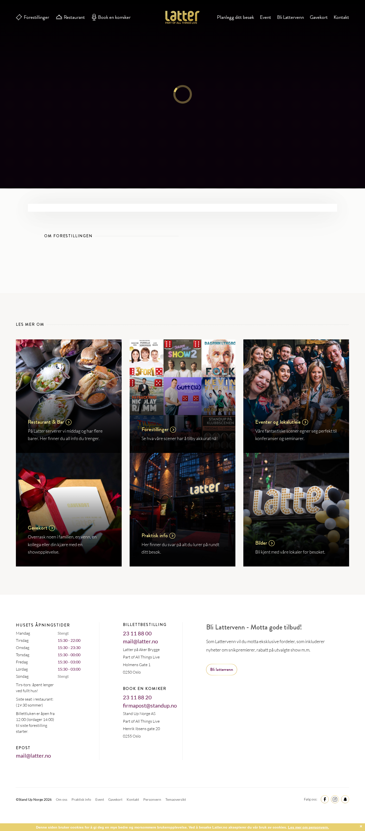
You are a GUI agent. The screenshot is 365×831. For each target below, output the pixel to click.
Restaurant (74, 17)
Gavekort (319, 17)
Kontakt (341, 17)
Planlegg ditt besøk (235, 17)
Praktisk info (82, 799)
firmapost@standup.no (150, 705)
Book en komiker (114, 17)
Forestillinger (36, 17)
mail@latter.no (33, 755)
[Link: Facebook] (324, 799)
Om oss (62, 799)
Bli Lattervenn (290, 17)
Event (265, 17)
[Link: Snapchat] (344, 799)
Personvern (152, 799)
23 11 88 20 (137, 697)
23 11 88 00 (137, 633)
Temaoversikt (175, 799)
